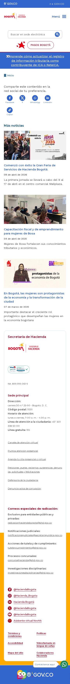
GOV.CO (59, 3)
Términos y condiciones (15, 635)
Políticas (41, 633)
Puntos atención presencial (23, 450)
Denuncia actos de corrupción (24, 488)
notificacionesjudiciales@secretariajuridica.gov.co (35, 535)
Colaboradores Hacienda (45, 654)
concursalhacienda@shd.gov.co (25, 560)
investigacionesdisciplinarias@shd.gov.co (30, 572)
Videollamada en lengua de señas (46, 644)
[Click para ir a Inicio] (15, 14)
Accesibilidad (15, 643)
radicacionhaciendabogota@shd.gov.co (30, 522)
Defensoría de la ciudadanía (23, 480)
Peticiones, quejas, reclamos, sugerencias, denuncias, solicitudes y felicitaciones (35, 469)
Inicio (10, 76)
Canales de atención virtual (23, 442)
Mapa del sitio (15, 653)
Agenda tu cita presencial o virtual (27, 459)
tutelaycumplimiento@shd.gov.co (27, 547)
